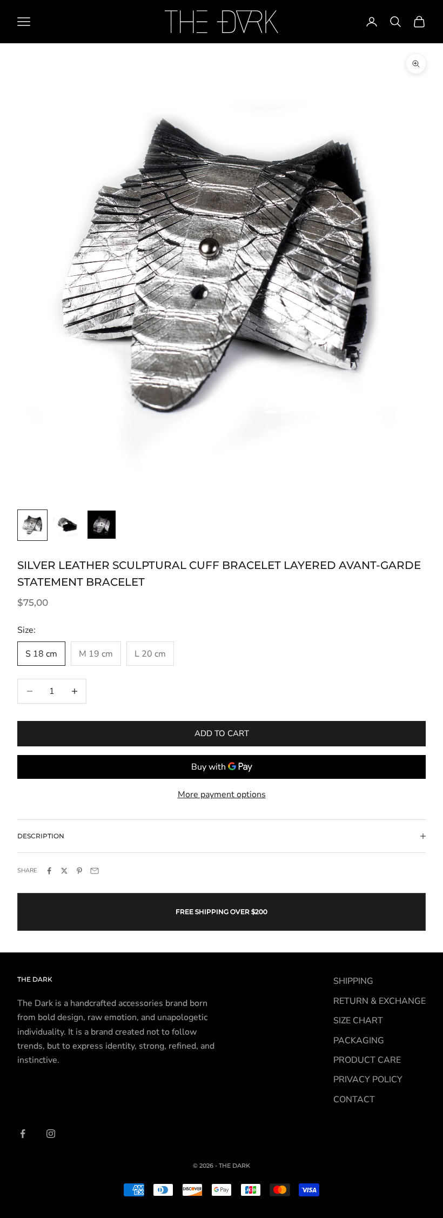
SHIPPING (353, 981)
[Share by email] (94, 870)
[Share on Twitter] (64, 870)
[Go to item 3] (101, 524)
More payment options (222, 794)
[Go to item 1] (32, 524)
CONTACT (354, 1100)
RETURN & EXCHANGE (379, 1001)
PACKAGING (358, 1041)
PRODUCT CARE (367, 1060)
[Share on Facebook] (49, 870)
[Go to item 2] (67, 524)
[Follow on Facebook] (22, 1133)
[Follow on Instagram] (50, 1133)
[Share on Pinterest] (79, 870)
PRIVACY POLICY (367, 1079)
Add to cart (221, 733)
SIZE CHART (358, 1021)
